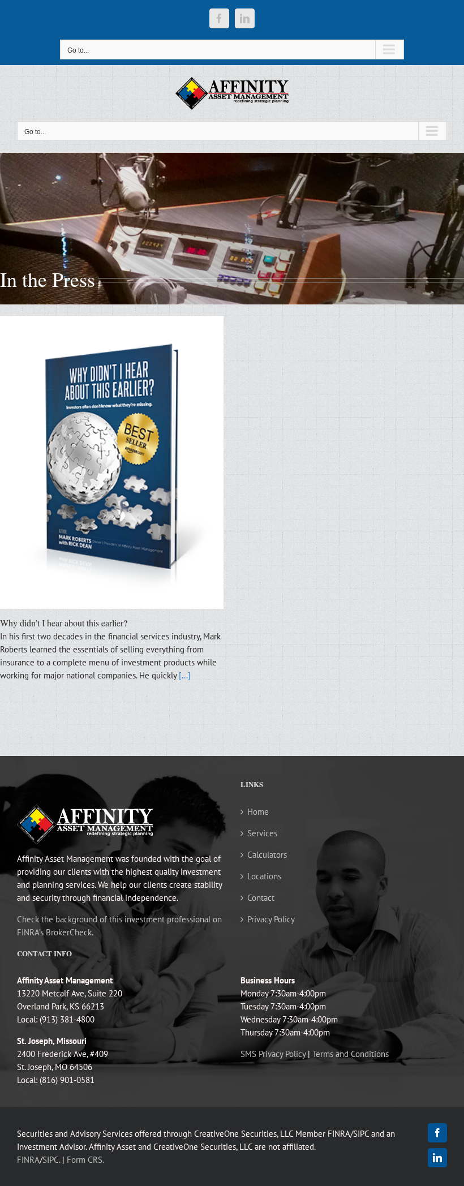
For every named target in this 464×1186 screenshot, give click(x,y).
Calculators (267, 854)
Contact (260, 897)
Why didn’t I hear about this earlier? (63, 623)
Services (262, 833)
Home (258, 811)
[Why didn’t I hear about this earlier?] (112, 462)
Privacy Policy (271, 919)
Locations (264, 876)
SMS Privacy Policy (273, 1054)
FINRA (28, 1159)
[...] (185, 675)
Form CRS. (85, 1159)
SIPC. (51, 1159)
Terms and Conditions (350, 1054)
